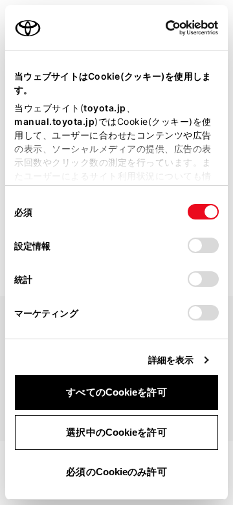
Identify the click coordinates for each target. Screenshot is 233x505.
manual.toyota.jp (54, 121)
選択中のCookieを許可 (116, 432)
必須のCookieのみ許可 (116, 471)
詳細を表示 (171, 359)
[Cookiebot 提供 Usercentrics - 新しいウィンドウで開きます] (161, 28)
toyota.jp (104, 107)
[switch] (203, 245)
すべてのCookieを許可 (116, 392)
